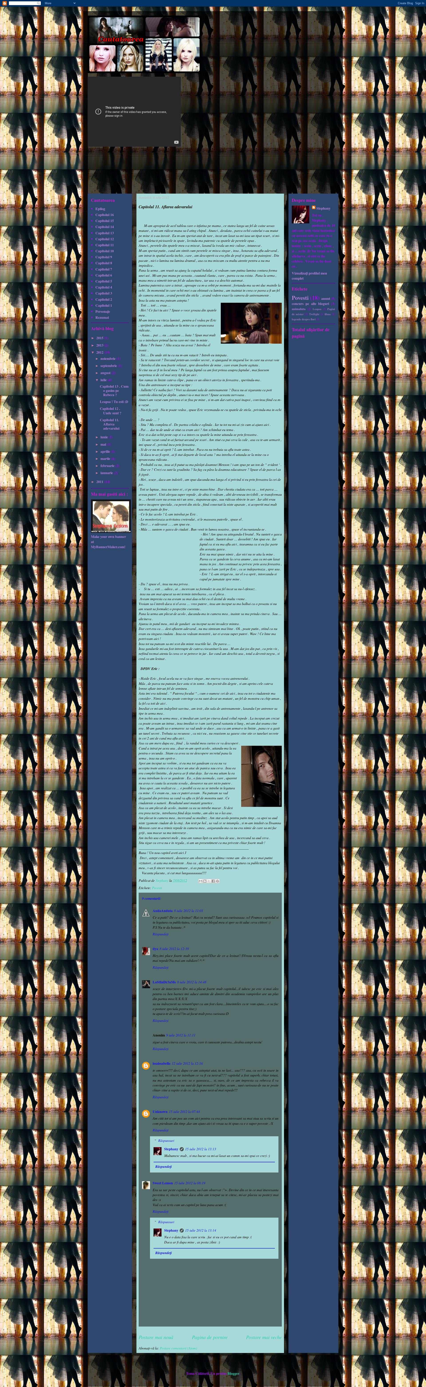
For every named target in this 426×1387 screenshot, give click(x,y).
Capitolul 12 (104, 238)
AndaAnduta (163, 910)
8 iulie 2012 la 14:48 (191, 982)
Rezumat (102, 317)
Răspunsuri (166, 1140)
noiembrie (108, 358)
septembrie (109, 365)
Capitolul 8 (103, 262)
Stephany (171, 1148)
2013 (100, 345)
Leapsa (317, 309)
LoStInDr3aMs (164, 981)
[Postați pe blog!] (205, 881)
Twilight (314, 314)
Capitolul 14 (104, 226)
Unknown (160, 1111)
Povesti (157, 887)
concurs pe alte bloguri (310, 303)
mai (104, 444)
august (106, 372)
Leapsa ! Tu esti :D (114, 401)
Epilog (100, 208)
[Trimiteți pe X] (209, 881)
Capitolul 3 (103, 293)
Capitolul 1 (103, 305)
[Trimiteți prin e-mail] (200, 881)
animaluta (299, 309)
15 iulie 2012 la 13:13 (200, 1148)
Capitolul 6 (103, 275)
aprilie (106, 451)
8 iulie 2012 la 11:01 (188, 910)
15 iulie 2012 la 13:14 (200, 1230)
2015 (100, 337)
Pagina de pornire (210, 1337)
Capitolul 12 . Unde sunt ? (110, 410)
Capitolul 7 (103, 269)
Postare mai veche (264, 1337)
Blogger (233, 1373)
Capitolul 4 (103, 287)
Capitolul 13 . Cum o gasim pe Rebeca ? (114, 390)
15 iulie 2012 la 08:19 (189, 1183)
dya (155, 948)
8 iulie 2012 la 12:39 (174, 948)
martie (106, 458)
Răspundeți (160, 934)
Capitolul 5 (103, 281)
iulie (104, 379)
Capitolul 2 (103, 299)
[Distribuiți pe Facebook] (213, 881)
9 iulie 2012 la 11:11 (180, 1035)
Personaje (102, 311)
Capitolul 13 (104, 232)
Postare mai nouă (156, 1337)
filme (328, 314)
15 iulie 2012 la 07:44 (184, 1111)
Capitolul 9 (103, 256)
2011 (100, 481)
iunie (105, 436)
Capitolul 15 (104, 220)
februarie (108, 465)
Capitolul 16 (104, 214)
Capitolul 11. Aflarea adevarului (109, 424)
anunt (325, 298)
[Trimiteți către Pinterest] (217, 881)
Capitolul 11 (104, 244)
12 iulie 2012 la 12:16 (187, 1063)
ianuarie (107, 472)
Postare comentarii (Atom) (178, 1348)
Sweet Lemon (163, 1182)
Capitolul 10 (104, 250)
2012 (100, 352)
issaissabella (161, 1063)
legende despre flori (304, 319)
